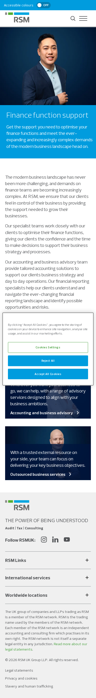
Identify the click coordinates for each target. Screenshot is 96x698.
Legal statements (19, 670)
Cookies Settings (48, 347)
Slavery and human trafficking (29, 686)
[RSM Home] (17, 17)
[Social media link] (17, 505)
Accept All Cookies (48, 374)
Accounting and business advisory (41, 412)
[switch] (43, 5)
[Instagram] (44, 540)
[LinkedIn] (55, 540)
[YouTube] (67, 540)
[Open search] (73, 18)
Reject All (48, 360)
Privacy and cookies (21, 678)
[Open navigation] (83, 18)
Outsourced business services (37, 474)
